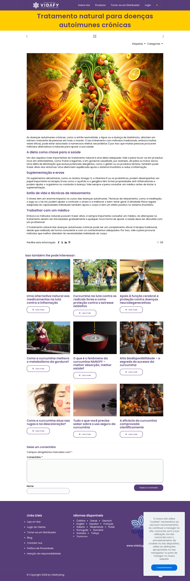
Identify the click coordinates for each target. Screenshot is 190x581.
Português (82, 530)
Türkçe (95, 533)
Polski (111, 527)
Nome (30, 486)
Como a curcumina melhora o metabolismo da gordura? (48, 360)
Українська (82, 536)
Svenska (81, 533)
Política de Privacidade (40, 548)
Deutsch (107, 520)
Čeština (81, 520)
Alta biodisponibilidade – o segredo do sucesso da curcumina (140, 361)
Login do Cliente (36, 527)
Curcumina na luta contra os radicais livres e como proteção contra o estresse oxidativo (94, 301)
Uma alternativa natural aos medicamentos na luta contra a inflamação (48, 299)
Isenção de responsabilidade (44, 553)
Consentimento (164, 567)
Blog (29, 537)
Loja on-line (33, 521)
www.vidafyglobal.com (142, 545)
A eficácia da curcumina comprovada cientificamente (138, 424)
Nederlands (96, 527)
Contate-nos (34, 543)
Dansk (93, 520)
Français (108, 523)
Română (98, 530)
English (80, 523)
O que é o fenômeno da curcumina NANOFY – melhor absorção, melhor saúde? (92, 363)
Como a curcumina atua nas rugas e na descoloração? (48, 422)
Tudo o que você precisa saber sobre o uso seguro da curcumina (94, 424)
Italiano (81, 527)
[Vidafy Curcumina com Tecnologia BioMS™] (46, 5)
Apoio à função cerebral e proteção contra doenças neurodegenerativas (139, 299)
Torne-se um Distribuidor (41, 532)
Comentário (35, 457)
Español (93, 523)
